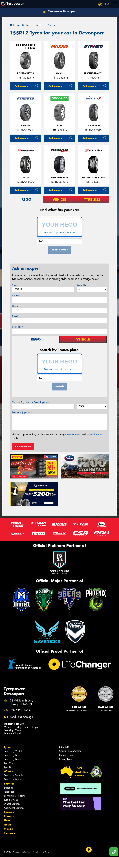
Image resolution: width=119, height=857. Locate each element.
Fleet (7, 820)
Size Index (64, 747)
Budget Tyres (66, 755)
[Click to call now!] (100, 4)
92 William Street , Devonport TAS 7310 (22, 702)
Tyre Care (9, 763)
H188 (59, 125)
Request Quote (23, 446)
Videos (8, 828)
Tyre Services (11, 799)
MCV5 (59, 73)
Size (14, 285)
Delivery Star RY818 (93, 177)
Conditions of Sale (41, 851)
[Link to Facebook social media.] (89, 850)
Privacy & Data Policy (22, 851)
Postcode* (17, 326)
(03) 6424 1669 (20, 710)
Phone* (16, 306)
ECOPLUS (25, 125)
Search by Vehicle (13, 751)
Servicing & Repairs (14, 795)
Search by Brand (13, 759)
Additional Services (14, 808)
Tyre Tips (8, 767)
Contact (9, 816)
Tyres (7, 747)
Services (9, 783)
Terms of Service (94, 434)
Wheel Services (12, 803)
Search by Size (12, 755)
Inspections (9, 791)
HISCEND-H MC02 (93, 73)
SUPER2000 (93, 125)
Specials (9, 812)
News (7, 824)
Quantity (81, 285)
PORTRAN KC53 (25, 73)
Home (16, 25)
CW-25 (25, 177)
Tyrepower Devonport (62, 11)
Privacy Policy (74, 434)
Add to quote (22, 86)
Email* (15, 316)
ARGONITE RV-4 (59, 177)
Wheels (8, 771)
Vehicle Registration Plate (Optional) (31, 402)
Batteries (8, 787)
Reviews (9, 833)
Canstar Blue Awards (70, 751)
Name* (16, 295)
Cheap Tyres (65, 759)
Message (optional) (22, 412)
